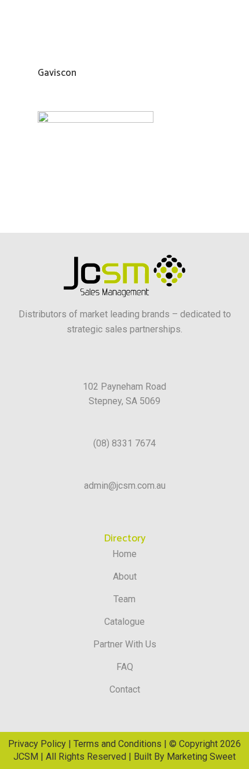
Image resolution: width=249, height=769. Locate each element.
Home (124, 553)
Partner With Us (124, 644)
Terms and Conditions (118, 743)
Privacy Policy (37, 743)
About (125, 576)
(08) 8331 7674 (124, 443)
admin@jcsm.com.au (125, 485)
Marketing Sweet (201, 756)
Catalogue (124, 621)
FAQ (124, 666)
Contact (124, 689)
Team (124, 599)
